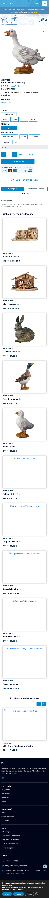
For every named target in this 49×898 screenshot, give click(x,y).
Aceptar (7, 894)
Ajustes (29, 894)
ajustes (20, 890)
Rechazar (18, 894)
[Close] (45, 427)
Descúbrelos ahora (24, 465)
